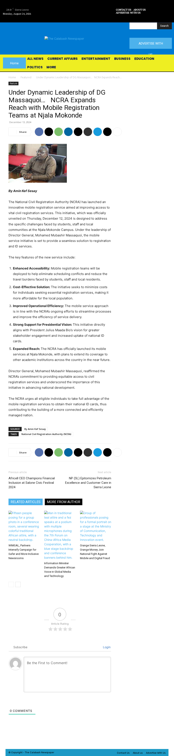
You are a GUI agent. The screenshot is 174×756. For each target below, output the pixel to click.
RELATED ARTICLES (26, 502)
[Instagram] (103, 6)
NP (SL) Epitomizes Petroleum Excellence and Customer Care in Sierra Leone (88, 482)
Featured (26, 77)
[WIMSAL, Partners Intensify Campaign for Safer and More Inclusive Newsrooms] (24, 526)
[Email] (78, 132)
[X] (93, 16)
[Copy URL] (107, 132)
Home (12, 77)
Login (106, 647)
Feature (13, 83)
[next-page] (18, 584)
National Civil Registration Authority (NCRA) (46, 434)
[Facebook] (93, 6)
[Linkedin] (68, 132)
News (44, 752)
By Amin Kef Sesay (35, 429)
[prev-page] (11, 584)
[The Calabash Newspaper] (87, 38)
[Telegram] (97, 132)
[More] (117, 132)
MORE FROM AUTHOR (63, 502)
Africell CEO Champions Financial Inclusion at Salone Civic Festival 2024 (31, 482)
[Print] (88, 132)
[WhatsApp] (58, 132)
